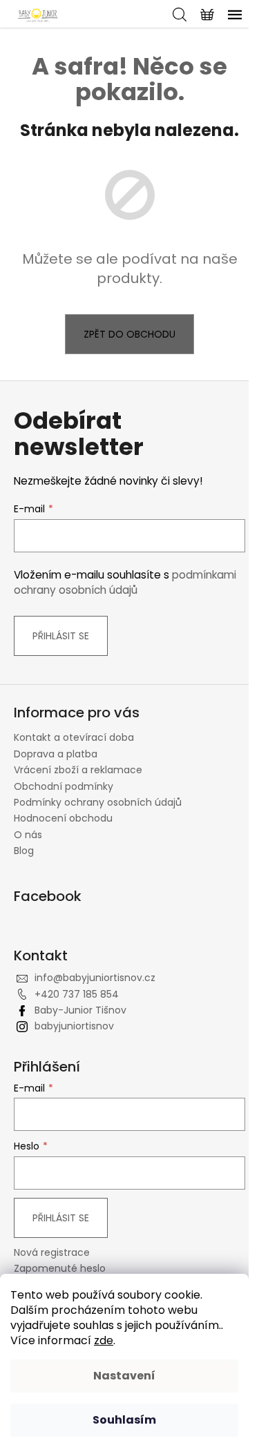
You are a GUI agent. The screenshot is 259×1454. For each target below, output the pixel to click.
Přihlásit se (60, 636)
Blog (24, 850)
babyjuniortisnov (74, 1026)
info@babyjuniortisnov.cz (95, 978)
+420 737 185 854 (77, 994)
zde (103, 1340)
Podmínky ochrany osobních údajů (98, 802)
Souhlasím (124, 1420)
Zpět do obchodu (129, 334)
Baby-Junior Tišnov (80, 1010)
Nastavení (124, 1376)
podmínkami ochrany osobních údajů (125, 582)
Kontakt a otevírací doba (74, 737)
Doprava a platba (55, 754)
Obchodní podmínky (63, 786)
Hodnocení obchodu (63, 818)
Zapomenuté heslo (60, 1268)
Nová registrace (52, 1252)
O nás (28, 835)
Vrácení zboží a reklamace (78, 770)
